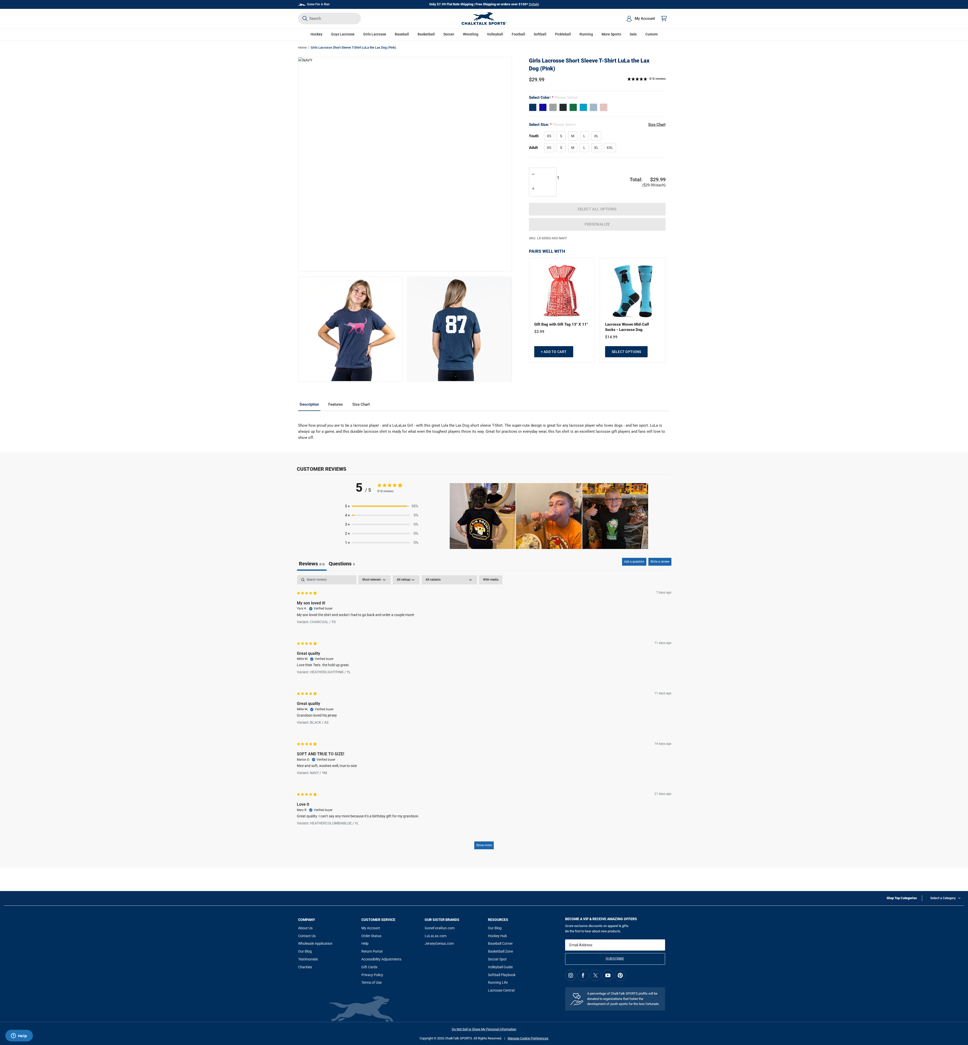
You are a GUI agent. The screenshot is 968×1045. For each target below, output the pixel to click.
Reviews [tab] (312, 564)
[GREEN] (573, 107)
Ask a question (634, 561)
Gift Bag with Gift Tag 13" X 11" (561, 324)
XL (596, 136)
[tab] (342, 564)
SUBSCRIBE (615, 959)
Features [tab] (335, 404)
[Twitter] (595, 975)
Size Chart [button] (657, 124)
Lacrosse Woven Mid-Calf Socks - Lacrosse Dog (627, 327)
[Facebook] (583, 975)
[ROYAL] (543, 107)
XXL (610, 148)
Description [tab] (309, 404)
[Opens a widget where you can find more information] (19, 1036)
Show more (484, 845)
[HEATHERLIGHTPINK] (603, 107)
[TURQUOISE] (583, 107)
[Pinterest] (620, 975)
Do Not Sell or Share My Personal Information (484, 1029)
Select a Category (943, 898)
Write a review (659, 561)
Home (302, 47)
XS (549, 136)
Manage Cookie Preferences (528, 1038)
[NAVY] (533, 107)
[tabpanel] (484, 714)
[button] (316, 34)
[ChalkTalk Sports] (484, 18)
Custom (651, 34)
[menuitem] (640, 18)
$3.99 (539, 331)
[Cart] (664, 18)
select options (626, 352)
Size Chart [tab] (361, 404)
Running (586, 34)
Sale (633, 34)
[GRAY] (553, 107)
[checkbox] (490, 579)
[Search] (305, 18)
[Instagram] (570, 975)
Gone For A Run (318, 4)
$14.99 (611, 337)
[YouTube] (607, 975)
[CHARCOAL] (563, 107)
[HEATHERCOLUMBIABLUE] (593, 107)
